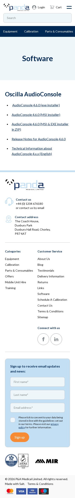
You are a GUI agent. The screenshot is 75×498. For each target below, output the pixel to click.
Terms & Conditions (40, 484)
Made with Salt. (15, 484)
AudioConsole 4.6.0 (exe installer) (36, 105)
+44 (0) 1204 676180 (29, 203)
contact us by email (31, 208)
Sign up (20, 437)
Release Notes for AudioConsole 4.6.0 (39, 139)
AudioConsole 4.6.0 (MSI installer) (36, 114)
